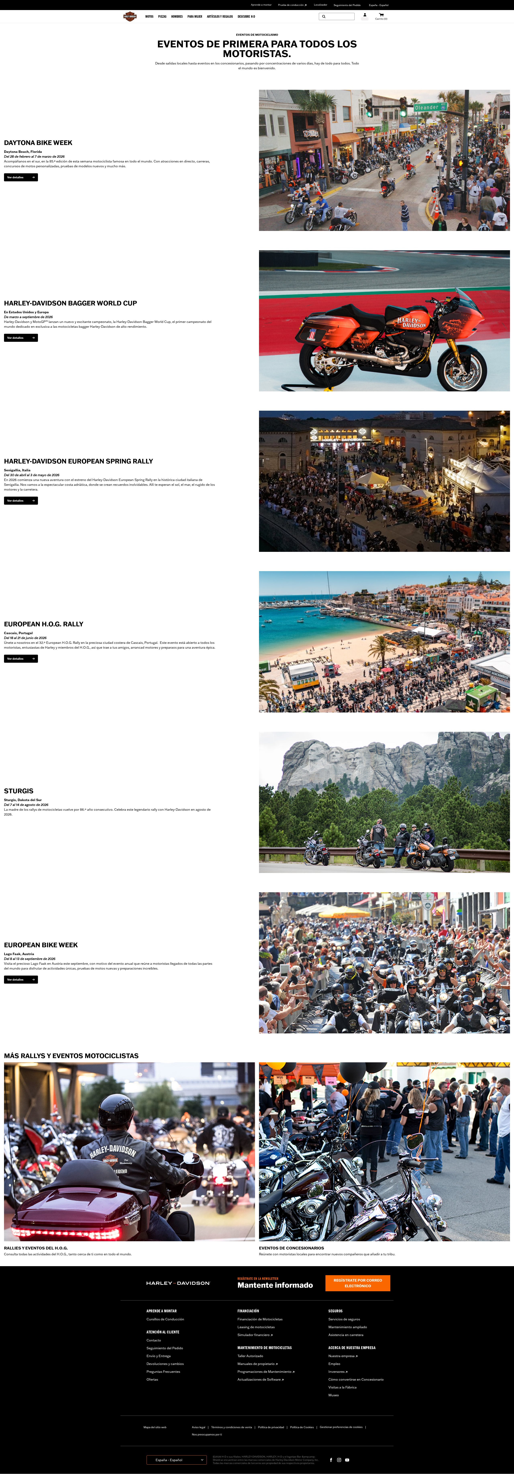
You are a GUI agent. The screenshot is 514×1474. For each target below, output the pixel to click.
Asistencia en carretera (345, 1335)
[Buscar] (337, 16)
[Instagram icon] (339, 1460)
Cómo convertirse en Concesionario (356, 1379)
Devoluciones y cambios (165, 1364)
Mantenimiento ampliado (347, 1327)
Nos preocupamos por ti (207, 1434)
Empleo (334, 1364)
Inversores (336, 1372)
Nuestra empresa (341, 1356)
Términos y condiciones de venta (231, 1427)
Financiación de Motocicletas (260, 1319)
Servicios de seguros (344, 1319)
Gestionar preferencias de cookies (341, 1427)
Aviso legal (198, 1427)
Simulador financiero (254, 1335)
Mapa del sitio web (155, 1427)
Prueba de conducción (291, 4)
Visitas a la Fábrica (342, 1387)
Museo (333, 1395)
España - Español (379, 5)
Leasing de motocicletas (256, 1327)
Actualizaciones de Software (259, 1379)
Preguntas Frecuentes (163, 1372)
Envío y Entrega (159, 1356)
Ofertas (152, 1379)
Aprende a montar (261, 4)
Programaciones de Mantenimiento (265, 1372)
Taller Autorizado (250, 1356)
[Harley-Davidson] (189, 1283)
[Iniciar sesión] (365, 16)
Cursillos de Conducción (165, 1319)
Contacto (154, 1340)
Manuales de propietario (256, 1364)
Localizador (320, 4)
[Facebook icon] (331, 1460)
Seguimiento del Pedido (347, 5)
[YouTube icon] (347, 1460)
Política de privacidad (271, 1427)
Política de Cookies (302, 1427)
